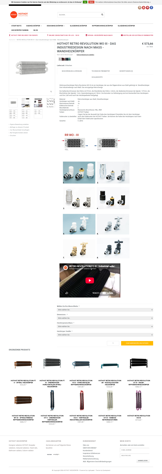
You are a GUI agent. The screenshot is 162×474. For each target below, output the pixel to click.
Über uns (86, 445)
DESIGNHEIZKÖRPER (55, 26)
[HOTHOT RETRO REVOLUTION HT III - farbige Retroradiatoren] (109, 400)
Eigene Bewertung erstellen (19, 124)
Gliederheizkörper (78, 26)
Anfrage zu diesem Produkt (19, 127)
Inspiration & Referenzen (91, 453)
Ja (85, 2)
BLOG (36, 30)
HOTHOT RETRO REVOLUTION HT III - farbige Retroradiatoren (109, 418)
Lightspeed (91, 470)
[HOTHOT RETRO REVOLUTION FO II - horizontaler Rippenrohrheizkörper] (81, 365)
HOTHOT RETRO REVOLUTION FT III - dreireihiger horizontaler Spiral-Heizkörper (52, 384)
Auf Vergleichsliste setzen (19, 133)
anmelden (143, 460)
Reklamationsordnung (90, 459)
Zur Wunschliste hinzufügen (19, 130)
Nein (91, 2)
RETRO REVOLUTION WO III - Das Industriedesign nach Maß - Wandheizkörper (42, 40)
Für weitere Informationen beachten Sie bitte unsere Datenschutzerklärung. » (123, 2)
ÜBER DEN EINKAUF (89, 448)
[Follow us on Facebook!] (151, 7)
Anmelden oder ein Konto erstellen (132, 445)
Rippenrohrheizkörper (102, 26)
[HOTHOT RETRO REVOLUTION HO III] (138, 400)
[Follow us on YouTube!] (143, 7)
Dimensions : (62, 314)
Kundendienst (88, 450)
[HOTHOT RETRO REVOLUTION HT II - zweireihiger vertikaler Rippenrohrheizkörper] (52, 400)
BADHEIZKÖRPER (33, 26)
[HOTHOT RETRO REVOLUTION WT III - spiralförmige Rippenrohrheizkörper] (23, 400)
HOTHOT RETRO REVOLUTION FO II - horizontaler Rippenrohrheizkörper (81, 383)
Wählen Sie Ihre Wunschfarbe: (68, 306)
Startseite (16, 26)
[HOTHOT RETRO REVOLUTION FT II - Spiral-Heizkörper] (23, 365)
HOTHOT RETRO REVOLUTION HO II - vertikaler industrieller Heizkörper (81, 418)
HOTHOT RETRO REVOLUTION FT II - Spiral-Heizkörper (23, 382)
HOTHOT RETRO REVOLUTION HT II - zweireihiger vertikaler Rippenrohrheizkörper (52, 419)
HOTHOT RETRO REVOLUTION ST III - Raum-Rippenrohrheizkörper (138, 383)
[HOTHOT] (64, 59)
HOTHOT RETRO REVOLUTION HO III (138, 417)
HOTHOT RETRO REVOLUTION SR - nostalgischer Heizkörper (109, 383)
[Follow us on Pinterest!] (147, 7)
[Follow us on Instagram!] (139, 7)
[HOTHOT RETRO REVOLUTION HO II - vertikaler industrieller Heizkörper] (81, 400)
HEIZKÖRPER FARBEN (19, 30)
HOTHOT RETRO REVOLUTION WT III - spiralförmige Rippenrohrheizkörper (23, 418)
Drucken (13, 135)
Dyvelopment (106, 470)
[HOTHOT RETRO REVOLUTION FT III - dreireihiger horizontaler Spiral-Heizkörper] (52, 365)
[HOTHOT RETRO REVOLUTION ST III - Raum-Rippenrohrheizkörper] (138, 365)
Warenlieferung (88, 456)
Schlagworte (97, 77)
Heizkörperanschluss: (65, 323)
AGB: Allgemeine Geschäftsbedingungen (97, 461)
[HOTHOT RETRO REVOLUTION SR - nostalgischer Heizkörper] (109, 365)
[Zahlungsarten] (49, 455)
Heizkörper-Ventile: (64, 331)
